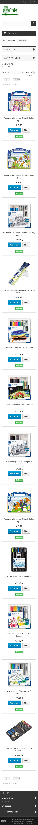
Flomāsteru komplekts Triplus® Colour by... (19, 119)
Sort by (4, 72)
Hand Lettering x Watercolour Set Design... (19, 692)
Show (27, 72)
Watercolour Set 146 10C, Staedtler (19, 348)
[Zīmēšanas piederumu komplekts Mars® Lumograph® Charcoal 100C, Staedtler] (19, 444)
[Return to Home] (4, 40)
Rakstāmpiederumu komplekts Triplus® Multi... (19, 291)
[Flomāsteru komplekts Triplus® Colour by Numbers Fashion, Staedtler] (19, 101)
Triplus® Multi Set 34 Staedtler (19, 577)
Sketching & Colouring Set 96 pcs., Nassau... (19, 749)
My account (7, 806)
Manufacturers (12, 58)
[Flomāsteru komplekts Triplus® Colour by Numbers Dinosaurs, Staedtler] (19, 502)
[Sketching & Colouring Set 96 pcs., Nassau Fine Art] (19, 731)
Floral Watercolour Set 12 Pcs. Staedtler (19, 635)
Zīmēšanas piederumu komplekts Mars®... (19, 463)
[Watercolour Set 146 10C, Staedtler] (19, 330)
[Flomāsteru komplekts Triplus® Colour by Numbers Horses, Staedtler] (19, 158)
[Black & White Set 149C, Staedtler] (19, 387)
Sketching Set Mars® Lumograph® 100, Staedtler (19, 234)
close (3, 821)
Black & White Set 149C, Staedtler (19, 405)
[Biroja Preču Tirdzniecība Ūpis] (19, 11)
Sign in (33, 1)
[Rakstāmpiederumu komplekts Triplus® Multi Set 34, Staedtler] (19, 273)
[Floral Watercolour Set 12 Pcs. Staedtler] (19, 616)
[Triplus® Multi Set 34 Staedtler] (19, 559)
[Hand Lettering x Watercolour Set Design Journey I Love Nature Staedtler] (19, 674)
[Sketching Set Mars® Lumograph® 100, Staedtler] (19, 215)
